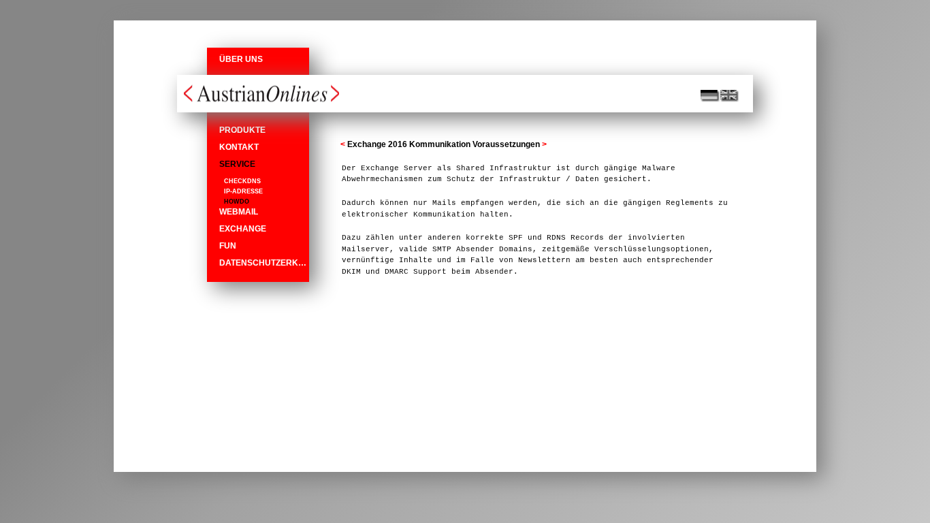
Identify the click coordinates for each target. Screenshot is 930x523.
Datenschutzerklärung (264, 263)
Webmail (238, 212)
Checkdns (242, 181)
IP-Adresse (243, 191)
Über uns (241, 59)
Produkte (242, 130)
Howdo (236, 201)
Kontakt (239, 147)
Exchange (242, 229)
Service (237, 164)
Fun (227, 246)
